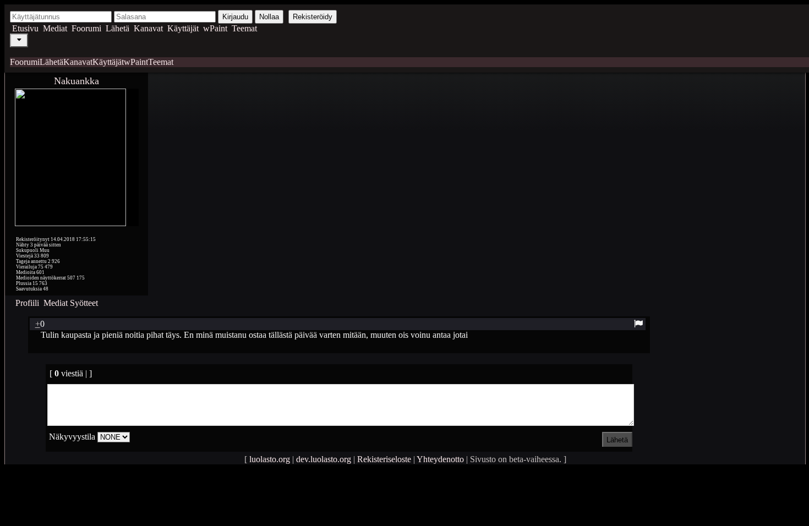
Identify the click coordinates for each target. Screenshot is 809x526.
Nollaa (269, 17)
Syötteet (84, 303)
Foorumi (86, 28)
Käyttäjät (183, 28)
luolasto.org (269, 459)
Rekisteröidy (312, 17)
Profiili (27, 303)
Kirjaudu (235, 17)
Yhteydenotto (440, 459)
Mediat (55, 28)
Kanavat (148, 28)
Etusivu (25, 28)
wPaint (215, 28)
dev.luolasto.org (323, 459)
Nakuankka (76, 80)
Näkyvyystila (72, 436)
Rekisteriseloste (384, 459)
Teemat (244, 28)
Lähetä (117, 28)
